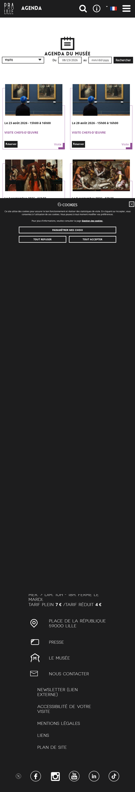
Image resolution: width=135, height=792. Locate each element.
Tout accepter (92, 239)
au (85, 60)
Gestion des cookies (92, 220)
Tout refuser (42, 239)
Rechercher (123, 60)
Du (54, 60)
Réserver (11, 144)
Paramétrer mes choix (67, 230)
